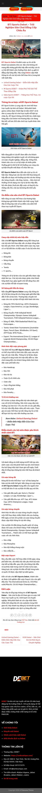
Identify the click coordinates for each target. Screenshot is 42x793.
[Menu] (3, 3)
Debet (28, 73)
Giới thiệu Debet (10, 728)
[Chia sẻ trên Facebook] (15, 615)
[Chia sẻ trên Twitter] (19, 615)
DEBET (4, 701)
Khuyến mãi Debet (11, 731)
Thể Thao (13, 16)
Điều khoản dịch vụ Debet (14, 738)
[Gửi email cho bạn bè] (23, 615)
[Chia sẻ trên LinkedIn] (30, 615)
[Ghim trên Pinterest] (26, 615)
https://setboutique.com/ (22, 755)
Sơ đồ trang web (11, 778)
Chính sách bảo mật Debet (15, 735)
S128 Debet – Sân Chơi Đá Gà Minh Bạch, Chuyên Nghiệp (31, 640)
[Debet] (21, 3)
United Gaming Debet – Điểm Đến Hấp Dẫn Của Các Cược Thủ (11, 640)
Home (5, 16)
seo (31, 36)
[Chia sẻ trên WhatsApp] (11, 615)
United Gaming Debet (26, 418)
